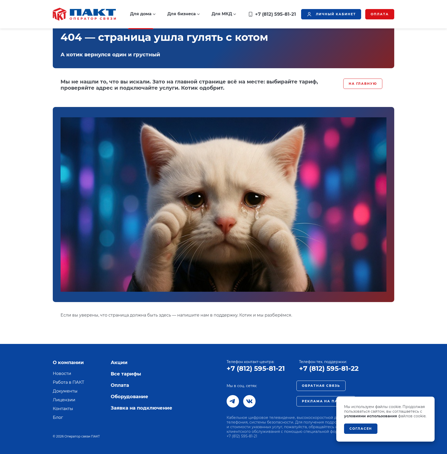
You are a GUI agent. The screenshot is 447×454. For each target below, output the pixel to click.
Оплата (120, 385)
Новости (62, 373)
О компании (68, 362)
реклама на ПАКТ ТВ (326, 401)
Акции (119, 362)
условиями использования (370, 416)
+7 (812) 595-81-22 (329, 368)
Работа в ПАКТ (68, 382)
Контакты (63, 408)
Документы (65, 391)
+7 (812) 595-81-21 (256, 368)
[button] (143, 14)
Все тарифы (126, 374)
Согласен (360, 428)
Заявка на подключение (141, 408)
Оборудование (129, 396)
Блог (58, 417)
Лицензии (64, 399)
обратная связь (321, 386)
